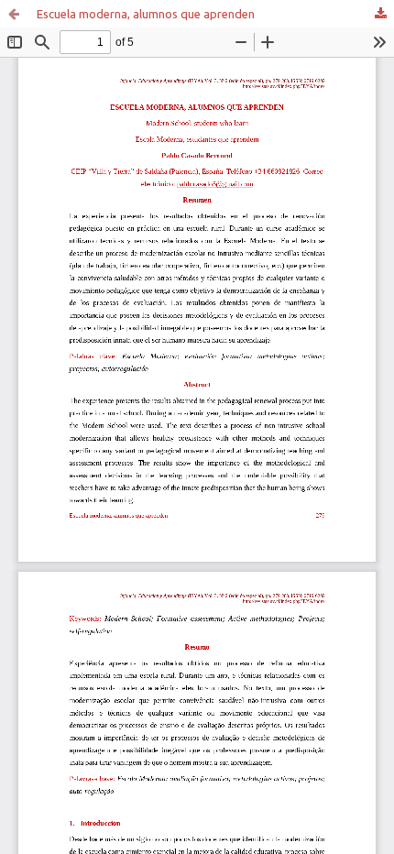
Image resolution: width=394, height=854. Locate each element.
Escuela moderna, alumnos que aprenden (146, 13)
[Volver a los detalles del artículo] (13, 13)
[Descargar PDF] (380, 13)
